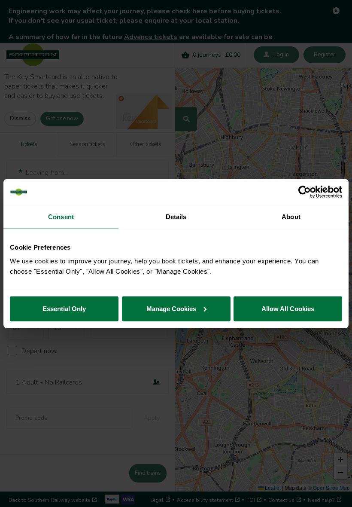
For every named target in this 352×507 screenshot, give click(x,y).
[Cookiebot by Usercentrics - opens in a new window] (304, 192)
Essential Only (64, 308)
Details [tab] (176, 216)
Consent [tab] (61, 216)
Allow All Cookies (287, 308)
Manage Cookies (171, 308)
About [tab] (291, 216)
